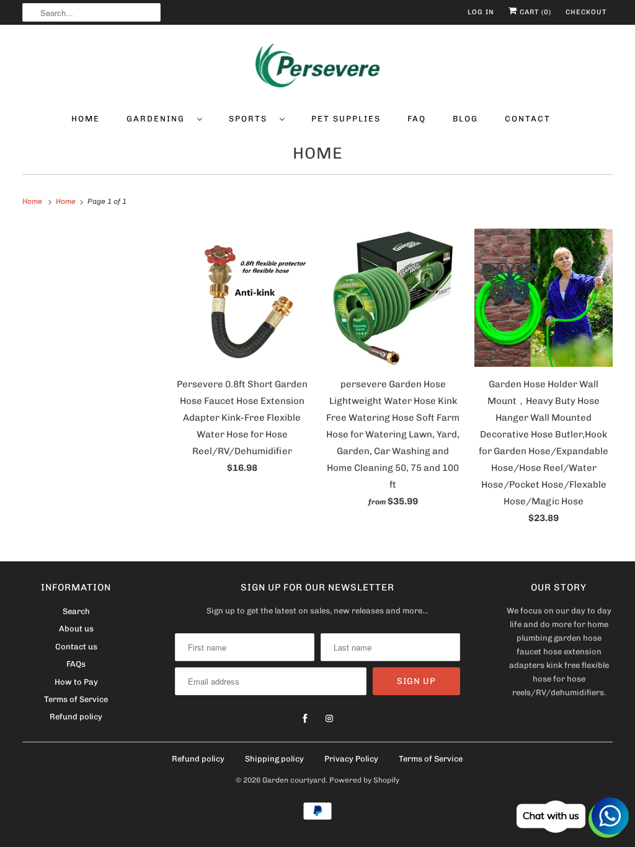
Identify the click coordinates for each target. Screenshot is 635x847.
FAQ (416, 118)
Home (85, 118)
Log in (481, 12)
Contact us (76, 646)
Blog (465, 118)
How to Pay (76, 682)
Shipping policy (274, 758)
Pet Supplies (346, 118)
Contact (528, 118)
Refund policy (76, 716)
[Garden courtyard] (317, 67)
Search (76, 611)
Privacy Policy (351, 758)
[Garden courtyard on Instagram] (329, 719)
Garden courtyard (294, 780)
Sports (251, 118)
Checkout (586, 12)
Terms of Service (76, 699)
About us (76, 628)
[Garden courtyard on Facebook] (305, 719)
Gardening (159, 118)
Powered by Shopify (364, 780)
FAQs (76, 664)
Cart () (534, 12)
